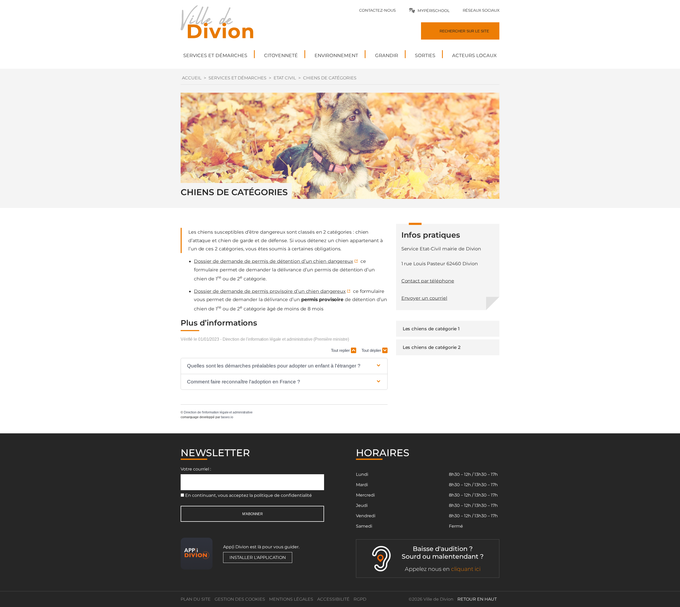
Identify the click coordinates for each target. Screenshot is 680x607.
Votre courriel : (196, 469)
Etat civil (285, 77)
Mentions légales (291, 599)
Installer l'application (258, 557)
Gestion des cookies (240, 599)
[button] (284, 366)
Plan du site (196, 599)
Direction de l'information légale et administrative (218, 412)
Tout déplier (372, 350)
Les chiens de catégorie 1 (431, 328)
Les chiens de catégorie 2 (432, 347)
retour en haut (477, 599)
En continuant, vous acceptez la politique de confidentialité (248, 495)
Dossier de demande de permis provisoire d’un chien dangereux (270, 291)
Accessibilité (333, 599)
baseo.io (227, 417)
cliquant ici (466, 569)
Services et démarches (237, 77)
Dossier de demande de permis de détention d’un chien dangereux (273, 261)
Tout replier (341, 350)
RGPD (360, 599)
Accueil (191, 77)
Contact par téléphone (427, 281)
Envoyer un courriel (424, 298)
